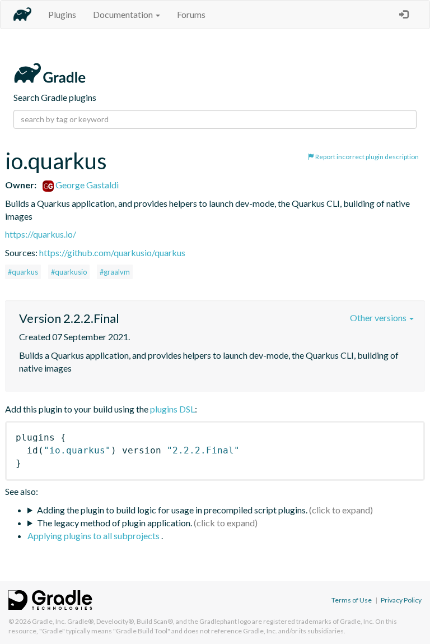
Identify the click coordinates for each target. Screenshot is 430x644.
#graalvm (115, 271)
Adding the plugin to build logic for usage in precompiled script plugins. (172, 509)
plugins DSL (172, 409)
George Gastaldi (86, 184)
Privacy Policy (401, 600)
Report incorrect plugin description (366, 156)
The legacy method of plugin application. (114, 522)
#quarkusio (69, 271)
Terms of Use (351, 600)
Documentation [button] (124, 14)
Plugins (62, 14)
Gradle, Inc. (49, 621)
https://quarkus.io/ (40, 234)
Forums (191, 14)
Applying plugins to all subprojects (94, 535)
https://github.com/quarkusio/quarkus (112, 252)
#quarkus (23, 271)
